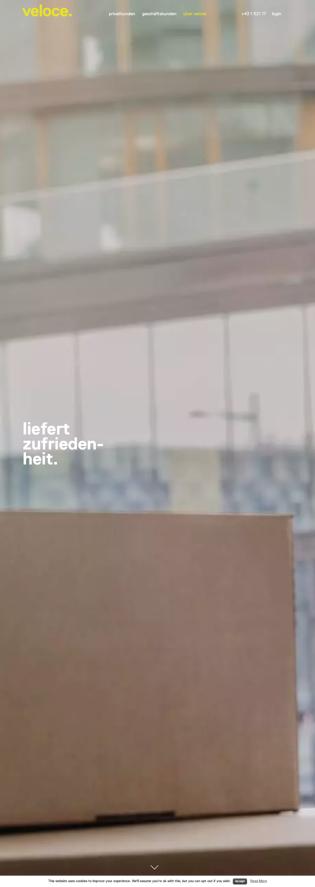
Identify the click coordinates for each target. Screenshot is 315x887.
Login (276, 13)
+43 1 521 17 (253, 13)
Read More (258, 881)
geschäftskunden (159, 13)
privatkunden (122, 13)
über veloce (194, 13)
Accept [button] (240, 881)
